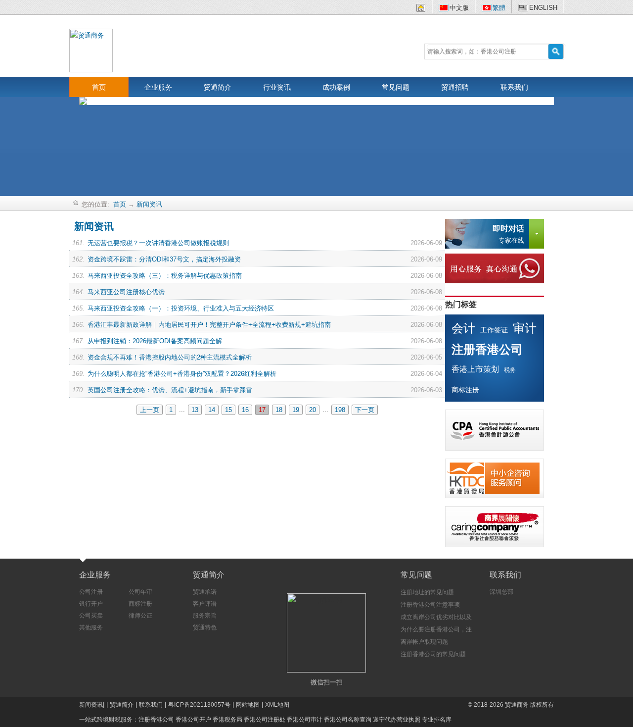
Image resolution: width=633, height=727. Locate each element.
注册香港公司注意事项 (430, 604)
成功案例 (336, 87)
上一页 (149, 410)
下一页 (364, 410)
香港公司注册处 (264, 719)
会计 (463, 328)
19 (295, 410)
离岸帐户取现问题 (424, 641)
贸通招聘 (455, 87)
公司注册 (91, 591)
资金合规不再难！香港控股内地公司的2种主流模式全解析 (170, 357)
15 (228, 410)
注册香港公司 (487, 349)
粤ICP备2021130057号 (199, 704)
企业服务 (158, 87)
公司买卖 (91, 615)
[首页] (421, 9)
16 (245, 410)
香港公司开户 (193, 719)
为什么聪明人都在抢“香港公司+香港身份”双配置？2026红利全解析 (182, 373)
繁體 (499, 7)
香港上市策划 (475, 369)
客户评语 (205, 603)
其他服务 (91, 627)
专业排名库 (437, 719)
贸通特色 (205, 627)
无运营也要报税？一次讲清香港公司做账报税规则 (158, 243)
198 (340, 410)
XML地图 (277, 704)
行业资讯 (277, 87)
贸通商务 (517, 704)
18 (278, 410)
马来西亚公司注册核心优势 (126, 292)
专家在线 (508, 234)
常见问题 (395, 87)
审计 (525, 328)
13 (194, 410)
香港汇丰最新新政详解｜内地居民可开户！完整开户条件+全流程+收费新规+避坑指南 (209, 324)
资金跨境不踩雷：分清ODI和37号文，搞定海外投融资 (164, 259)
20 (312, 410)
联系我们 (514, 87)
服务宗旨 (205, 615)
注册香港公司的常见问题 (433, 654)
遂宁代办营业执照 (396, 719)
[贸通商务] (91, 49)
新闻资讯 (149, 204)
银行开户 (91, 603)
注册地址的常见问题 (427, 592)
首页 (99, 87)
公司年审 (140, 591)
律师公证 (140, 615)
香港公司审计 (304, 719)
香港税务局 (227, 719)
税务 (510, 369)
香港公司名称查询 (347, 719)
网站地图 (248, 704)
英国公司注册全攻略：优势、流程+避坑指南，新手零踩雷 (170, 390)
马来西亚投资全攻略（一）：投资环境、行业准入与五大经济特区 (181, 308)
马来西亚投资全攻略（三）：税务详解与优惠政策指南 (165, 275)
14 (211, 410)
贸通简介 (217, 87)
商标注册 (465, 390)
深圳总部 (501, 591)
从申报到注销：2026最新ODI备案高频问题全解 (155, 341)
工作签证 (494, 330)
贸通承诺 (205, 591)
